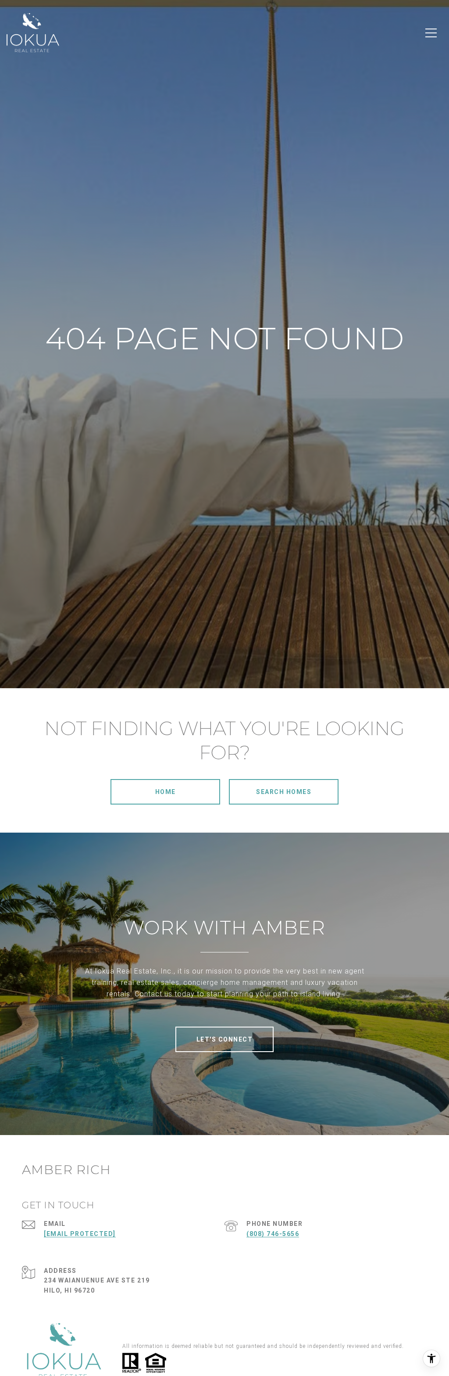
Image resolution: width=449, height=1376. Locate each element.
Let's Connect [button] (224, 1039)
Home (165, 791)
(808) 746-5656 (272, 1233)
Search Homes (283, 791)
